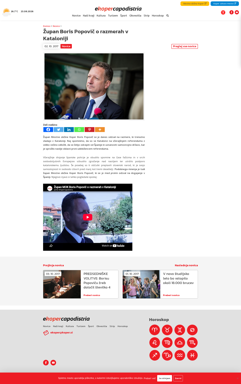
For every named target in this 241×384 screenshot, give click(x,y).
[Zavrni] (237, 378)
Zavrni (178, 378)
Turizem (80, 326)
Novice (56, 26)
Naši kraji (58, 326)
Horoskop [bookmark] (158, 15)
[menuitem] (76, 15)
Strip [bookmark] (147, 15)
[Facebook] (48, 129)
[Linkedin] (69, 129)
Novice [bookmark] (76, 15)
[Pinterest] (89, 129)
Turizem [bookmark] (113, 15)
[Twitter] (58, 129)
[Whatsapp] (79, 129)
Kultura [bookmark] (101, 15)
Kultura (70, 326)
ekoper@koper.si (61, 332)
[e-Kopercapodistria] (118, 9)
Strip (112, 326)
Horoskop (123, 326)
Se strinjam (164, 378)
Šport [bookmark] (123, 15)
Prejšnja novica (53, 265)
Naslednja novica (186, 265)
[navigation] (120, 10)
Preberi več (150, 378)
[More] (100, 129)
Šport (91, 326)
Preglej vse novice (184, 46)
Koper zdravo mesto (223, 3)
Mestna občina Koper (193, 3)
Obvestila (102, 326)
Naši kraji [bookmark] (88, 15)
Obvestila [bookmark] (135, 15)
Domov (46, 26)
